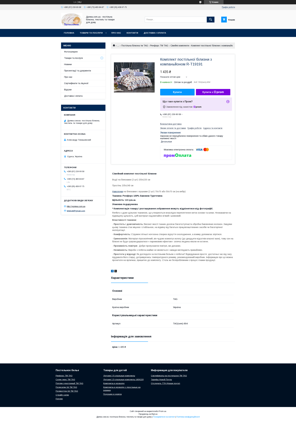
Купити (177, 92)
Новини (68, 64)
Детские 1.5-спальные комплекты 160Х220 (123, 379)
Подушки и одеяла (112, 394)
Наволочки (117, 191)
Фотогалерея (71, 51)
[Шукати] (210, 19)
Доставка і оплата (155, 33)
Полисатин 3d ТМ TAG (66, 387)
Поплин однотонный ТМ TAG (69, 383)
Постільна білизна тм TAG (134, 45)
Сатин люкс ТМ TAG (65, 379)
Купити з (207, 92)
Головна (69, 33)
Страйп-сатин (62, 395)
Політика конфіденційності (188, 417)
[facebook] (112, 271)
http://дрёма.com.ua (76, 206)
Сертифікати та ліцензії (76, 83)
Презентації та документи (77, 70)
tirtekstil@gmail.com (76, 210)
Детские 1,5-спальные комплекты (119, 376)
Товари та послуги (91, 33)
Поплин (59, 399)
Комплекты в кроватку (114, 383)
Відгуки (68, 89)
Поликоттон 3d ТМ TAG (67, 391)
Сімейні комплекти (180, 45)
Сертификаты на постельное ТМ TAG (169, 376)
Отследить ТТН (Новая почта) (165, 383)
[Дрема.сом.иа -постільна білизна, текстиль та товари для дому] (71, 25)
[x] (115, 271)
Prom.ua (162, 411)
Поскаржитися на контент (164, 417)
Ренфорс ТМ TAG (159, 45)
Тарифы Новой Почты (161, 379)
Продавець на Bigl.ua (148, 414)
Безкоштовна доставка (170, 124)
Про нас (116, 33)
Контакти (132, 33)
